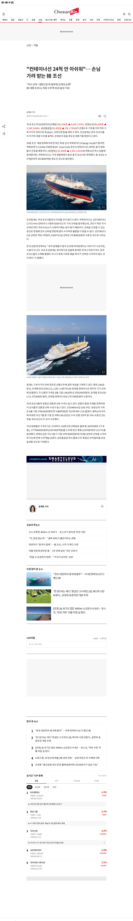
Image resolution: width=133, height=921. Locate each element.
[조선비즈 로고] (66, 11)
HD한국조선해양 (48, 124)
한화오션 (89, 124)
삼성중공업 (46, 128)
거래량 (96, 781)
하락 (56, 781)
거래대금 (76, 781)
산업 (28, 45)
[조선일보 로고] (7, 2)
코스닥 (46, 787)
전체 (29, 787)
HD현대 (51, 150)
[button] (3, 14)
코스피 (37, 787)
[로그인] (124, 14)
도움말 (95, 638)
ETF (54, 787)
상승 (36, 781)
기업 (35, 45)
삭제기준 (103, 638)
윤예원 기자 (30, 112)
